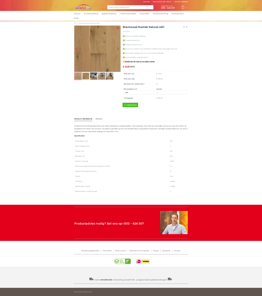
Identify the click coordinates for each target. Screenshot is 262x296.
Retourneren (120, 251)
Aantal (159, 89)
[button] (118, 30)
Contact (177, 251)
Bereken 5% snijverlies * (134, 84)
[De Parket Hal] (83, 7)
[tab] (84, 119)
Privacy (156, 251)
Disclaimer (166, 251)
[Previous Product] (184, 27)
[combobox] (130, 7)
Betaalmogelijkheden (90, 251)
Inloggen (146, 1)
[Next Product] (187, 27)
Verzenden (107, 251)
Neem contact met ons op (162, 1)
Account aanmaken (181, 1)
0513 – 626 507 (133, 223)
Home (75, 23)
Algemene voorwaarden (139, 251)
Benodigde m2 (130, 89)
